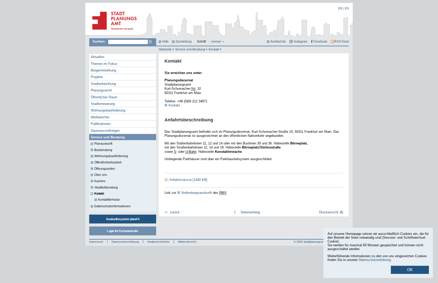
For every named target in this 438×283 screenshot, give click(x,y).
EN (347, 8)
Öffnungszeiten (104, 169)
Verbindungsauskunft (196, 193)
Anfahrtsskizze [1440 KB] (188, 180)
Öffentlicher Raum (104, 97)
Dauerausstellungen (105, 131)
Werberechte (100, 117)
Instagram (300, 41)
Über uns (100, 175)
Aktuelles (97, 57)
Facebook (320, 41)
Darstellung (184, 41)
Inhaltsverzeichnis (158, 241)
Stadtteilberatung (106, 187)
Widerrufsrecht (187, 241)
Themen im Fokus (104, 64)
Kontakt (214, 49)
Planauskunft (103, 143)
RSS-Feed (341, 41)
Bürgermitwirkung (103, 70)
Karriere (99, 181)
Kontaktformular (109, 199)
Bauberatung (103, 150)
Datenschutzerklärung (125, 241)
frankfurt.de (278, 41)
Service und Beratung (190, 49)
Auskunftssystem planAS (122, 219)
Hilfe (165, 41)
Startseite (165, 49)
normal (216, 41)
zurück (175, 212)
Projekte (97, 77)
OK (410, 270)
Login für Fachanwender (122, 231)
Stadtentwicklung (103, 84)
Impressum (96, 241)
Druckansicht (328, 212)
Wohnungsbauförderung (108, 110)
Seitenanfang (250, 212)
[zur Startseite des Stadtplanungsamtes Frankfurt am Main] (113, 31)
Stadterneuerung (103, 104)
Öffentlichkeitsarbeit (107, 162)
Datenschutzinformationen (112, 206)
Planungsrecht (101, 90)
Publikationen (101, 124)
